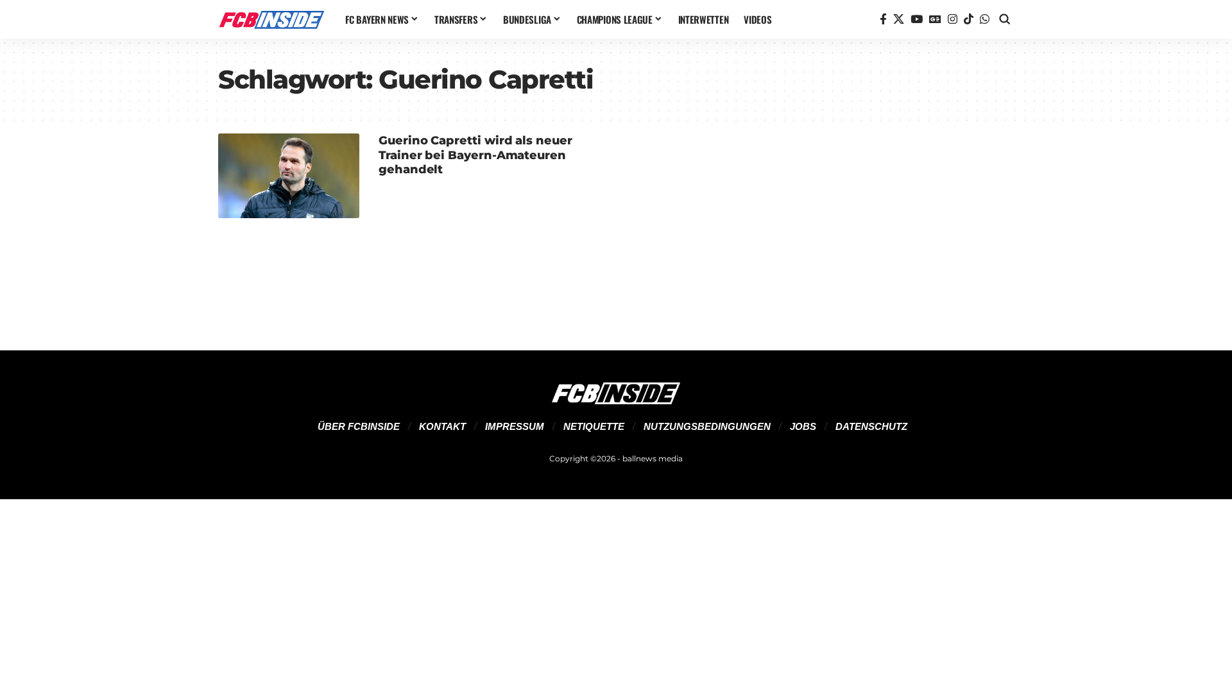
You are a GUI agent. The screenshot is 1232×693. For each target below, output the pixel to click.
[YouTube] (916, 19)
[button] (1005, 19)
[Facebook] (883, 19)
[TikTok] (969, 19)
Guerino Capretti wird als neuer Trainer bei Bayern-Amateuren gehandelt (475, 154)
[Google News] (935, 19)
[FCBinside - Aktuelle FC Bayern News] (271, 19)
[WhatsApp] (985, 19)
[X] (898, 19)
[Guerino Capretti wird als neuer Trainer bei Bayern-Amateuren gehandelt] (288, 175)
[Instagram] (953, 19)
